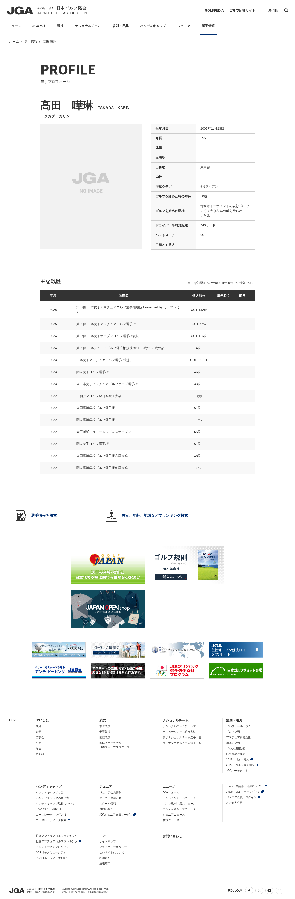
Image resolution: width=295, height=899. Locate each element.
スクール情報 (107, 803)
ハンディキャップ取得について (55, 803)
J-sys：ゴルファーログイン (243, 791)
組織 (38, 726)
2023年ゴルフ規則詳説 (240, 765)
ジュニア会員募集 (110, 792)
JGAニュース (171, 792)
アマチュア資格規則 (238, 737)
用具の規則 (233, 743)
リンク (103, 835)
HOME (13, 720)
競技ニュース (171, 820)
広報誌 (40, 754)
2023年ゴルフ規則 (237, 759)
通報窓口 (104, 863)
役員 (38, 731)
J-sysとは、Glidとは (48, 809)
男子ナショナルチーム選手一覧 (182, 737)
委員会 (40, 737)
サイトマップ (107, 841)
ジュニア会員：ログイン (241, 797)
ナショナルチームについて (179, 726)
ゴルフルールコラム (238, 726)
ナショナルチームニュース (179, 798)
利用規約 (104, 858)
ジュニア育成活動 (110, 798)
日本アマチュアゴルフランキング (56, 835)
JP (270, 10)
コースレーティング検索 (51, 820)
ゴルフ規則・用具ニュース (179, 803)
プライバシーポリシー (113, 847)
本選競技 (104, 726)
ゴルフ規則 (233, 731)
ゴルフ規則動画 (235, 748)
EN (276, 10)
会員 (38, 743)
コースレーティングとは (51, 814)
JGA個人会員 (234, 802)
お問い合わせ (107, 809)
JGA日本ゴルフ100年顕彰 (52, 858)
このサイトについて (111, 852)
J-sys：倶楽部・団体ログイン (244, 786)
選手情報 (30, 41)
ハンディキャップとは (50, 792)
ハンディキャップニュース (179, 809)
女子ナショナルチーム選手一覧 (182, 743)
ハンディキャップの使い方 (52, 798)
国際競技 (104, 737)
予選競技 (104, 731)
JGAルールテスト (237, 770)
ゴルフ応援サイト (242, 10)
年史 (38, 748)
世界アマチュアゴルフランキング (56, 841)
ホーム (14, 41)
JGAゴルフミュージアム (51, 852)
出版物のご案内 (235, 754)
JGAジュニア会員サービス (115, 814)
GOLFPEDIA (214, 10)
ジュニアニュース (174, 814)
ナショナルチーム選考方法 (179, 731)
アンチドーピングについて (52, 847)
